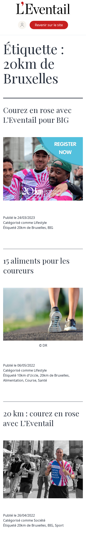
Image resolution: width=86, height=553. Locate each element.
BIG (50, 227)
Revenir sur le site (49, 25)
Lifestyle (40, 222)
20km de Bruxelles (31, 227)
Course (30, 380)
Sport (59, 525)
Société (39, 520)
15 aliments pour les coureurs (36, 265)
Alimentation (13, 380)
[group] (22, 25)
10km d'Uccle (27, 375)
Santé (42, 380)
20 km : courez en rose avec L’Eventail (41, 418)
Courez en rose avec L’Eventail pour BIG (37, 115)
